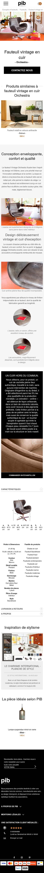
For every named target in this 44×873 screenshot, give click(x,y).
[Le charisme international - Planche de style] (22, 661)
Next (42, 26)
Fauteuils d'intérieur (32, 567)
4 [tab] (23, 37)
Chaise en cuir (32, 548)
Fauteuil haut (32, 554)
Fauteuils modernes (32, 573)
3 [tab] (20, 37)
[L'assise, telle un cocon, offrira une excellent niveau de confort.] (22, 317)
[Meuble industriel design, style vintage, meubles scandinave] (22, 3)
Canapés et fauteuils (10, 9)
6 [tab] (30, 37)
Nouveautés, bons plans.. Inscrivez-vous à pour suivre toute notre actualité (19, 762)
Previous (2, 26)
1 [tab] (13, 37)
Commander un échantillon (22, 475)
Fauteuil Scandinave (32, 551)
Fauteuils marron (32, 570)
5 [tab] (27, 37)
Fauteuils (23, 9)
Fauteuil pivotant (32, 558)
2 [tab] (16, 37)
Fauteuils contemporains (32, 561)
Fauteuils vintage (32, 576)
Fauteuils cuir (32, 564)
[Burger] (6, 3)
